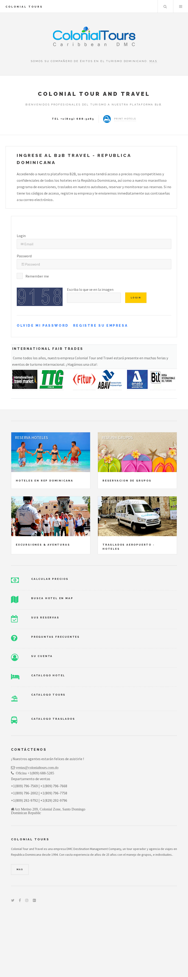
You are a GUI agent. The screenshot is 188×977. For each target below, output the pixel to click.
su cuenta (42, 656)
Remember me (37, 276)
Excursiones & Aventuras (43, 544)
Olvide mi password (43, 325)
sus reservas (45, 617)
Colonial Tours (24, 6)
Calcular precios (50, 579)
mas (153, 61)
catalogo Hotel (48, 675)
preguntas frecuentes (55, 636)
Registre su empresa (100, 325)
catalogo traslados (53, 718)
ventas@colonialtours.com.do (37, 767)
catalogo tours (48, 694)
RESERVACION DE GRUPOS (127, 480)
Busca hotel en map (52, 598)
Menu (180, 6)
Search (165, 6)
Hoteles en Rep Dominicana (44, 480)
